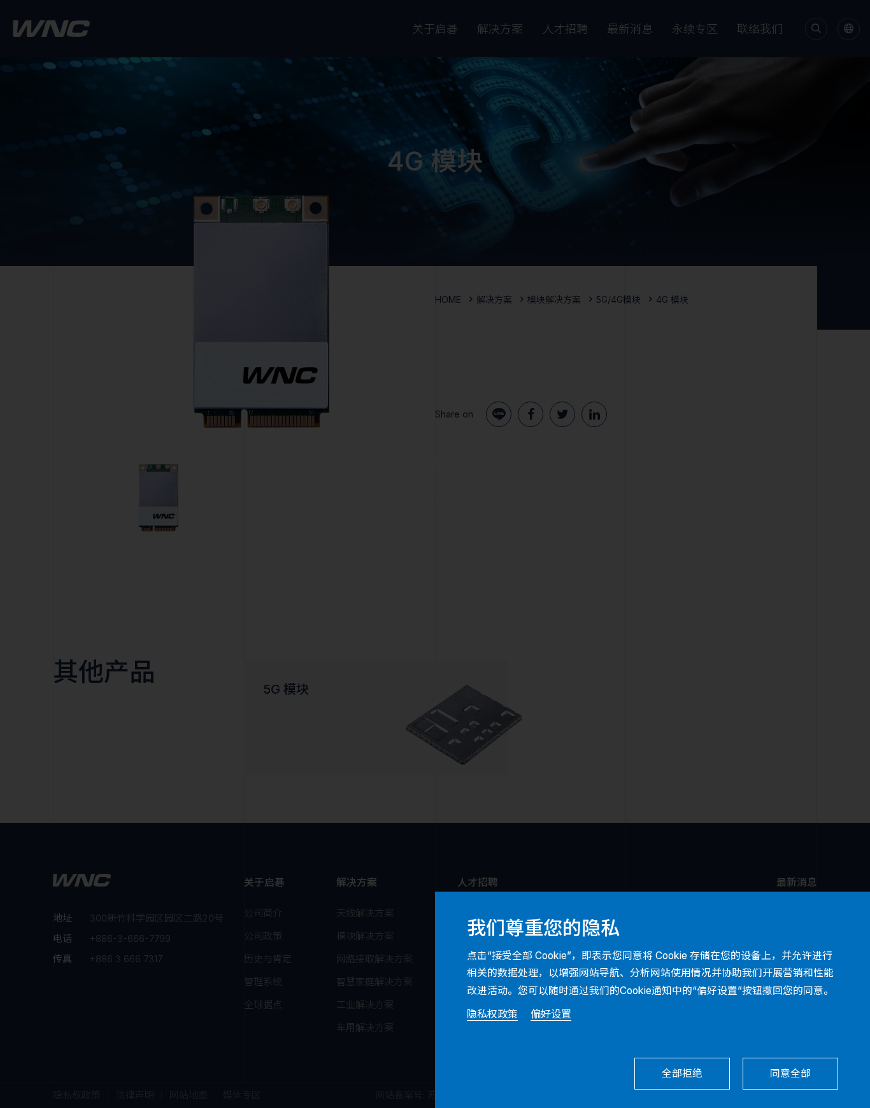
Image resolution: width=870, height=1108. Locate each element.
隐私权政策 (492, 1014)
